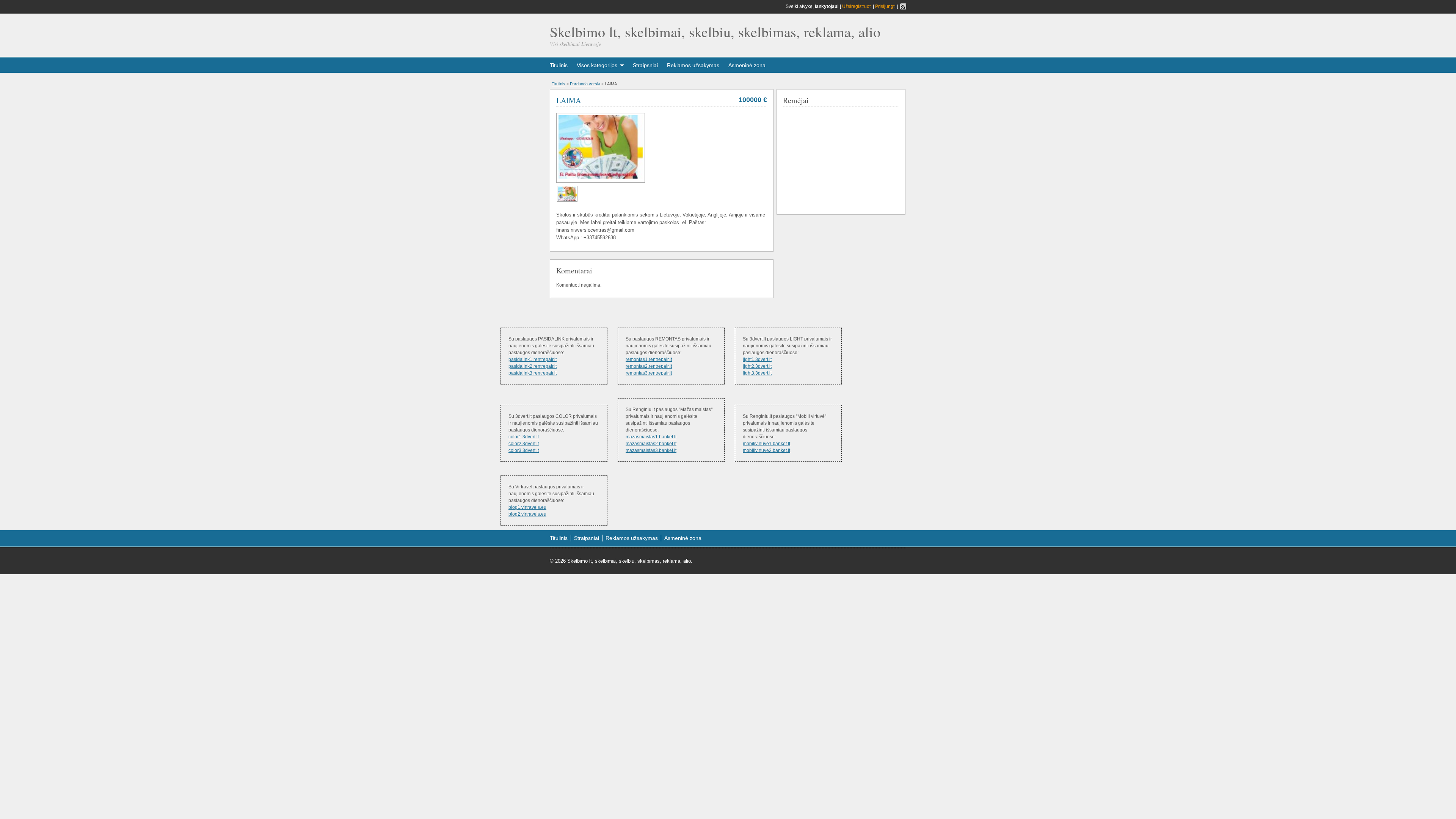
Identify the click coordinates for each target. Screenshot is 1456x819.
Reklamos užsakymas (693, 65)
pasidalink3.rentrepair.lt (532, 373)
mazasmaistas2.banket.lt (651, 443)
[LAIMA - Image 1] (567, 200)
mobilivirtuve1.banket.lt (766, 443)
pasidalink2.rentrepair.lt (532, 366)
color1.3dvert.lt (523, 436)
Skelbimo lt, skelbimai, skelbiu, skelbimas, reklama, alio (715, 31)
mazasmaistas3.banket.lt (651, 450)
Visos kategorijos (597, 65)
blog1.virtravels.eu (527, 507)
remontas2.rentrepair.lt (649, 366)
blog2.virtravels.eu (527, 514)
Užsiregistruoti (857, 6)
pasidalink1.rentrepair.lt (532, 359)
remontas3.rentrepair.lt (649, 373)
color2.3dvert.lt (523, 443)
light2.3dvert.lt (757, 366)
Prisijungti (885, 6)
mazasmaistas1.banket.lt (651, 436)
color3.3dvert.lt (523, 450)
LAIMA (568, 100)
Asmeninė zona (747, 65)
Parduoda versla (585, 84)
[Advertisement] (840, 158)
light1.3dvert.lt (757, 359)
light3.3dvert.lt (757, 373)
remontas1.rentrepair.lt (649, 359)
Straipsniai (645, 65)
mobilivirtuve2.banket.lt (766, 450)
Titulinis (559, 65)
